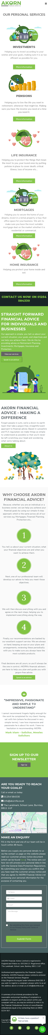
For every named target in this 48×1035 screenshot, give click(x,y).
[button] (46, 3)
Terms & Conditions (8, 1022)
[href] (24, 822)
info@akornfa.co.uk (14, 801)
